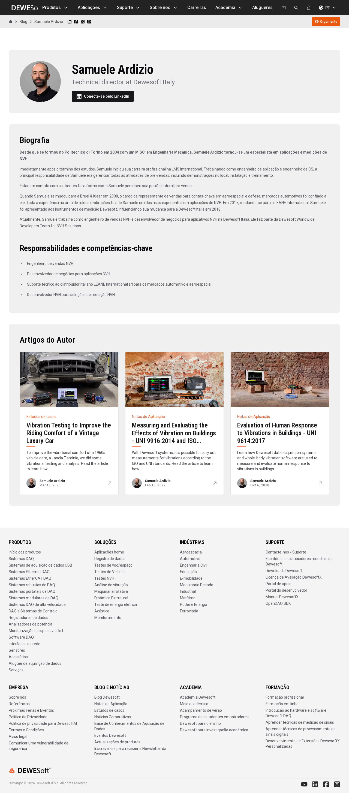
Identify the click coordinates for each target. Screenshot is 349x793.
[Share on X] (82, 21)
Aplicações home (109, 552)
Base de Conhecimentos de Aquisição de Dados (129, 726)
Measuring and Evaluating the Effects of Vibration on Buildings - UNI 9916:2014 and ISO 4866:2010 (174, 437)
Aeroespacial (191, 552)
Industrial (188, 591)
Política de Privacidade (28, 717)
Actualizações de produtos (117, 742)
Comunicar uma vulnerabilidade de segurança (38, 746)
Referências (19, 704)
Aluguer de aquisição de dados (35, 663)
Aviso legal (18, 736)
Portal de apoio (278, 584)
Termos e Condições (26, 730)
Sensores (17, 650)
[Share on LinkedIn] (69, 21)
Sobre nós (160, 7)
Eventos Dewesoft (110, 735)
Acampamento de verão (201, 710)
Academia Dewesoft (197, 697)
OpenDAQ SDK (278, 603)
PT (327, 7)
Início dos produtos (25, 552)
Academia (225, 7)
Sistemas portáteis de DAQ (32, 591)
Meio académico (194, 704)
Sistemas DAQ (21, 558)
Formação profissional (285, 697)
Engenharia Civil (193, 565)
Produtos (51, 7)
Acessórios (18, 657)
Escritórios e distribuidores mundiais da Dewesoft (299, 561)
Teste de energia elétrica (115, 604)
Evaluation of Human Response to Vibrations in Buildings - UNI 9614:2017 (277, 433)
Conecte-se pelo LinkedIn (106, 96)
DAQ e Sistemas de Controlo (33, 611)
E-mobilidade (191, 578)
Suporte (125, 7)
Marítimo (187, 598)
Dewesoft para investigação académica (214, 730)
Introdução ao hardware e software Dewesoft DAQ (296, 713)
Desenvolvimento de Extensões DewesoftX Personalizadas (303, 744)
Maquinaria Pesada (196, 585)
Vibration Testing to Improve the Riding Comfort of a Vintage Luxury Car (68, 433)
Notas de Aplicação (110, 704)
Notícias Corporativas (112, 717)
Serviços (16, 670)
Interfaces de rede (24, 644)
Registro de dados (109, 558)
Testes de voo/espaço (113, 565)
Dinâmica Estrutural (111, 598)
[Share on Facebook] (76, 21)
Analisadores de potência (30, 624)
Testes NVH (104, 578)
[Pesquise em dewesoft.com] (296, 8)
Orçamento (328, 21)
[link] (48, 21)
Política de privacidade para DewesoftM (43, 723)
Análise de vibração (111, 585)
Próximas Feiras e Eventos (31, 710)
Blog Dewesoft (107, 697)
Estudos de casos (109, 710)
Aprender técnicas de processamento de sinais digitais (301, 732)
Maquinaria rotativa (111, 591)
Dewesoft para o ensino (200, 723)
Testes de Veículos (110, 572)
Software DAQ (21, 637)
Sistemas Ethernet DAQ (29, 572)
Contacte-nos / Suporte (286, 552)
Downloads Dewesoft (284, 570)
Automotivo (190, 558)
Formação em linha (282, 704)
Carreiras (196, 7)
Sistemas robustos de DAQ (32, 585)
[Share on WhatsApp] (89, 21)
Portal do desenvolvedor (286, 590)
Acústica (101, 611)
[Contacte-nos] (283, 8)
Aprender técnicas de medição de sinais (300, 722)
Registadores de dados (28, 617)
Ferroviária (189, 611)
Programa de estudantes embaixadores (214, 717)
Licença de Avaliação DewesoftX (294, 577)
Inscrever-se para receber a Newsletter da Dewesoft (130, 751)
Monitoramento (107, 617)
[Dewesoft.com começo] (23, 7)
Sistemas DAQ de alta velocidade (37, 604)
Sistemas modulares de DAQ (33, 598)
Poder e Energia (193, 604)
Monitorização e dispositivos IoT (36, 631)
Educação (188, 572)
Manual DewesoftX (282, 597)
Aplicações (89, 7)
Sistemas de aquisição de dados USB (40, 565)
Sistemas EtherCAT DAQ (30, 578)
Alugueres (262, 7)
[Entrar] (308, 8)
